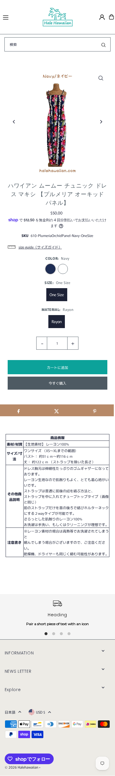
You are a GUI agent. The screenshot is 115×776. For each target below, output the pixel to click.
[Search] (103, 44)
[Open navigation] (20, 16)
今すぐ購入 (57, 382)
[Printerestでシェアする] (94, 410)
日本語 (10, 711)
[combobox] (57, 44)
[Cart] (111, 17)
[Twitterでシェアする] (56, 410)
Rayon (57, 321)
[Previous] (14, 121)
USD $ (40, 711)
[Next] (100, 121)
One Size (57, 294)
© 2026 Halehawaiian (21, 766)
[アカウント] (102, 17)
